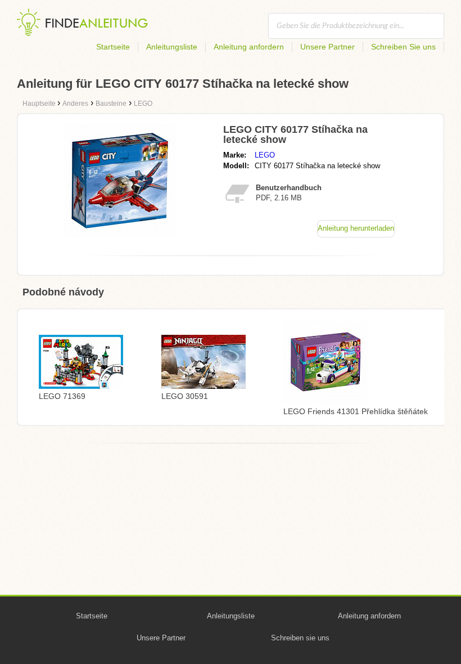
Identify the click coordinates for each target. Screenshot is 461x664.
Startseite (113, 46)
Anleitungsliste (171, 46)
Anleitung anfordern (249, 46)
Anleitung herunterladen (356, 228)
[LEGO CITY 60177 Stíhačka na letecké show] (120, 234)
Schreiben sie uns (300, 638)
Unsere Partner (327, 46)
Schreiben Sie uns (403, 46)
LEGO (265, 155)
